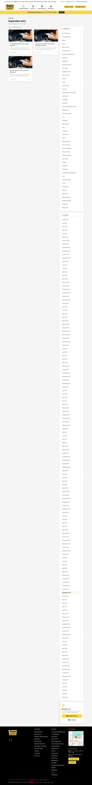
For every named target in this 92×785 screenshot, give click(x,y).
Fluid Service (54, 755)
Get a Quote (72, 720)
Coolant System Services (57, 743)
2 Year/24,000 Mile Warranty (58, 732)
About (62, 1)
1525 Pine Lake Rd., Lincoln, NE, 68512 (47, 1)
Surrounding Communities (40, 746)
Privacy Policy (34, 779)
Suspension (54, 770)
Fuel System (54, 758)
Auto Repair (54, 736)
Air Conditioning (55, 734)
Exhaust (53, 751)
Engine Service (55, 748)
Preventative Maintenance (57, 765)
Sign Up (62, 12)
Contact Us (37, 755)
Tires (52, 772)
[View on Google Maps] (76, 738)
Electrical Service (55, 746)
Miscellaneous (54, 760)
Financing (36, 751)
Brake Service (54, 739)
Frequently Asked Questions (41, 736)
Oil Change (54, 762)
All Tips (11, 18)
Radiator (53, 767)
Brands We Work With (39, 743)
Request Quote (69, 6)
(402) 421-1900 (9, 1)
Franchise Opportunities (81, 1)
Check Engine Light (56, 741)
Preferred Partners (38, 748)
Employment (37, 739)
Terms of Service (42, 779)
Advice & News (38, 741)
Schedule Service (80, 6)
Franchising (37, 753)
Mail (52, 782)
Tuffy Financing (69, 1)
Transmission (54, 774)
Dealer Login (47, 782)
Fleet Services (54, 753)
